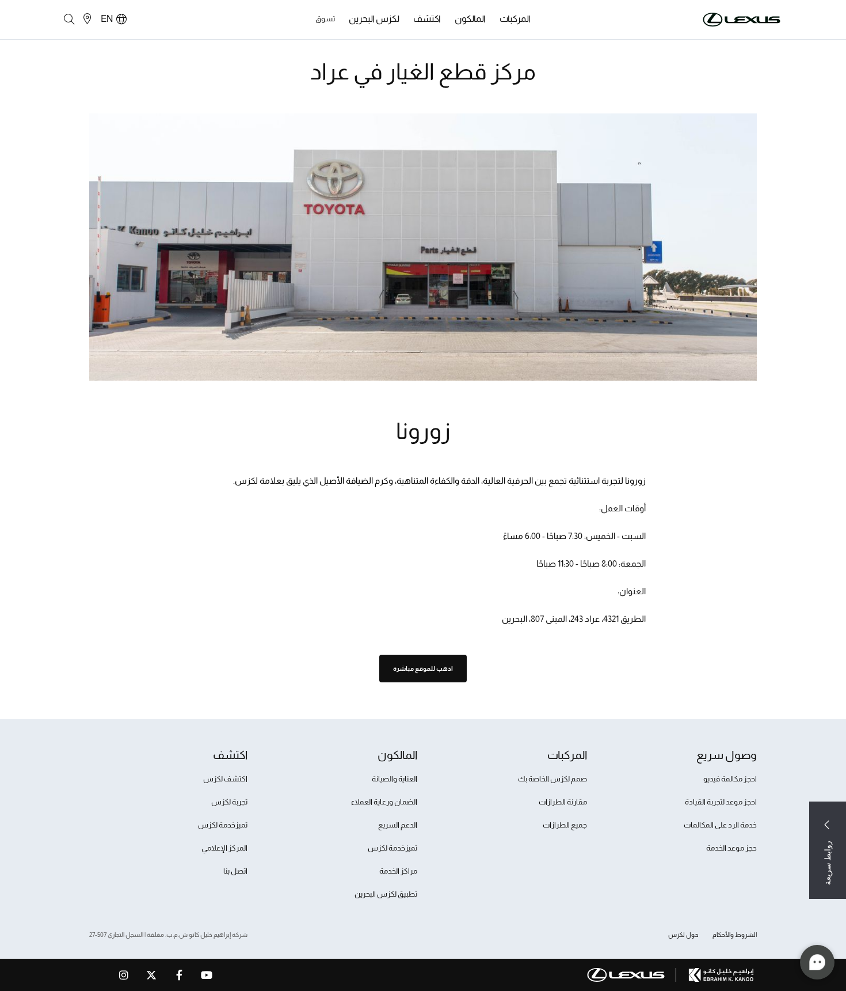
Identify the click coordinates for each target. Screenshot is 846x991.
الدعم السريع (397, 825)
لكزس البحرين (374, 19)
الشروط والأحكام (734, 934)
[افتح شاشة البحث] (69, 20)
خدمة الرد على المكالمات (720, 825)
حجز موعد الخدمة (731, 848)
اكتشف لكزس (225, 778)
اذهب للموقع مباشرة (423, 668)
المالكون (470, 19)
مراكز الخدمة (398, 871)
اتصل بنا (235, 871)
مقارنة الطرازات (563, 802)
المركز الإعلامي (224, 848)
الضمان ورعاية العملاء (384, 802)
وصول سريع (726, 755)
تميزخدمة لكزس (392, 848)
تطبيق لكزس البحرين (386, 894)
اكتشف (427, 19)
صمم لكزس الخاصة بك (552, 778)
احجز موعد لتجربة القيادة (721, 802)
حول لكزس (683, 934)
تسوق (325, 18)
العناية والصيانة (394, 778)
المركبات (515, 19)
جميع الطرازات (565, 825)
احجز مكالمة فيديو (730, 778)
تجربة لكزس (229, 802)
